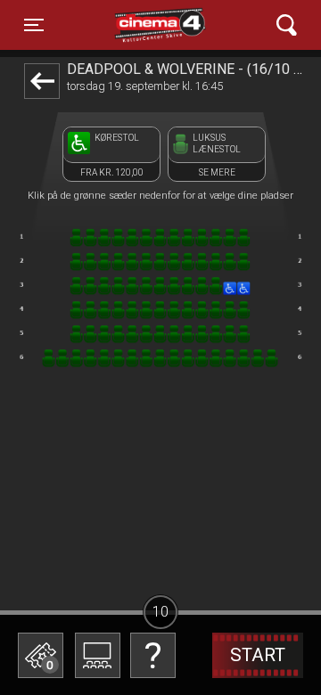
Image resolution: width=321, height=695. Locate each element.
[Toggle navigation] (287, 25)
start (257, 655)
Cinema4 (129, 25)
